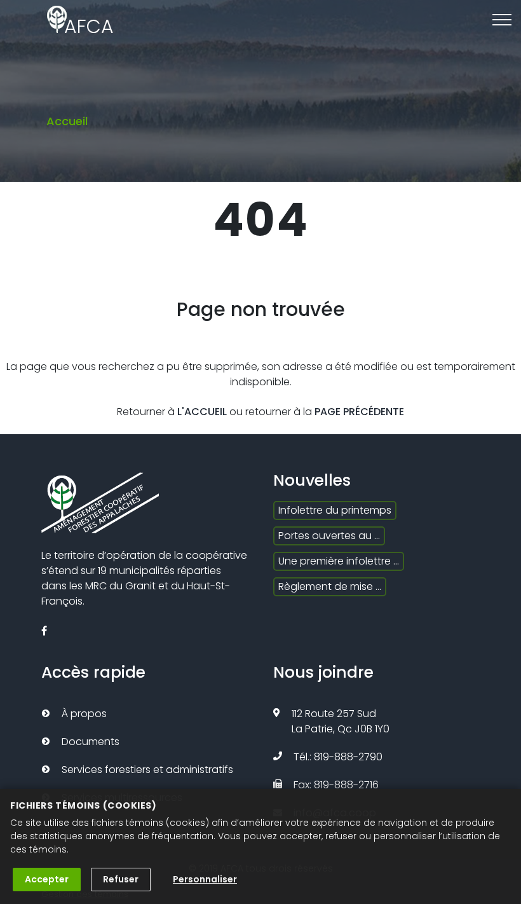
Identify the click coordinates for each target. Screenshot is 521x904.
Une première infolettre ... (338, 561)
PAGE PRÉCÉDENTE (359, 411)
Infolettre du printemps (334, 510)
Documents (90, 741)
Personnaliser (205, 879)
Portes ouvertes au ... (329, 535)
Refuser (121, 879)
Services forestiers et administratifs (147, 769)
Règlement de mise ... (329, 586)
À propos (84, 713)
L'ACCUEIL (202, 411)
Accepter (47, 879)
